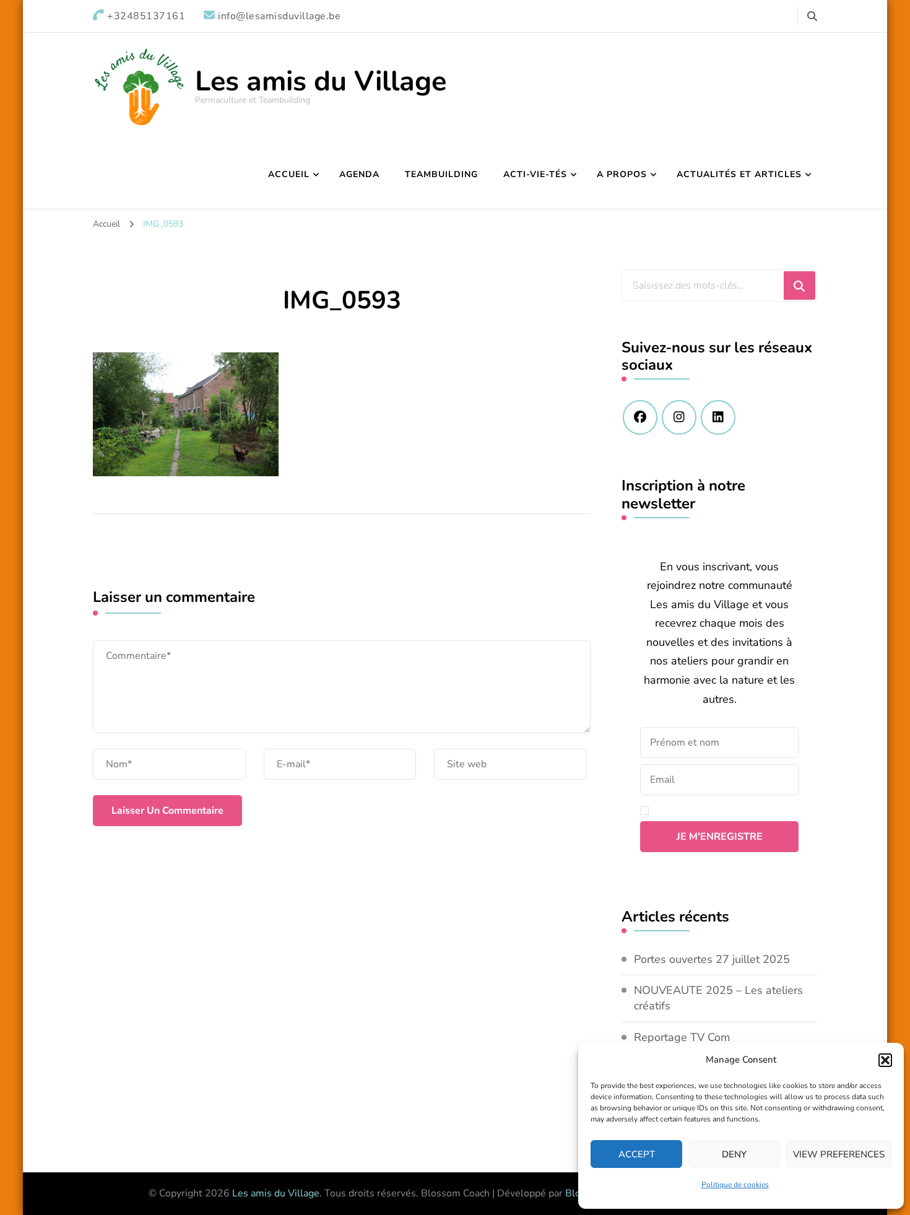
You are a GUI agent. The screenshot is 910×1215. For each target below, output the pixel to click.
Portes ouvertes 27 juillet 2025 (712, 959)
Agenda (359, 174)
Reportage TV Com (682, 1037)
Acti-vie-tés (535, 174)
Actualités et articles (739, 174)
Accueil (289, 174)
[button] (885, 1060)
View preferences (839, 1154)
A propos (622, 174)
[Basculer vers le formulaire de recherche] (812, 16)
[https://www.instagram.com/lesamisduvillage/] (679, 417)
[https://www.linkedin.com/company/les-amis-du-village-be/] (718, 417)
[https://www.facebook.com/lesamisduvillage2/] (640, 417)
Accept (636, 1154)
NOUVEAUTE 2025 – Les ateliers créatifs (718, 998)
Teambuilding (441, 174)
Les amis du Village (320, 81)
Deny (734, 1154)
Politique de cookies (735, 1185)
